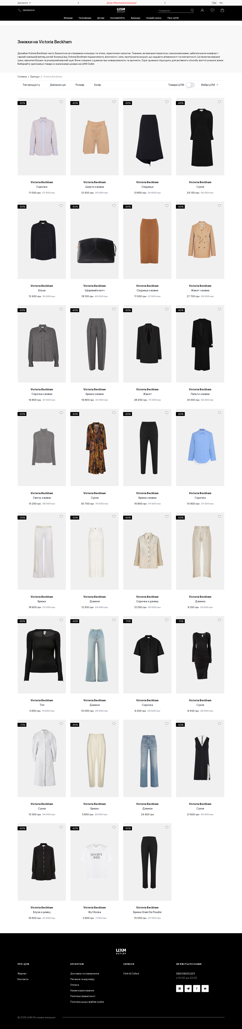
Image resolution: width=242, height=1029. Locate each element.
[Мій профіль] (202, 10)
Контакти (23, 979)
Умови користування (82, 990)
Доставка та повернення (84, 973)
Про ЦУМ (173, 17)
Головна (22, 76)
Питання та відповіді (82, 979)
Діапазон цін (58, 84)
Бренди (135, 17)
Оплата (74, 984)
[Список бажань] (212, 10)
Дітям (100, 17)
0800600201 (29, 10)
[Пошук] (192, 10)
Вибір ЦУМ (208, 84)
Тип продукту (31, 84)
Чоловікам (84, 17)
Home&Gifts (117, 17)
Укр (214, 3)
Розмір (80, 84)
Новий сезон (153, 17)
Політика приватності (82, 996)
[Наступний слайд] (165, 3)
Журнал (22, 973)
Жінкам (68, 17)
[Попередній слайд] (78, 3)
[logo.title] (121, 951)
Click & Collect (131, 973)
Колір (97, 84)
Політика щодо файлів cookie (87, 1001)
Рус (221, 3)
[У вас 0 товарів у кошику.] (222, 10)
